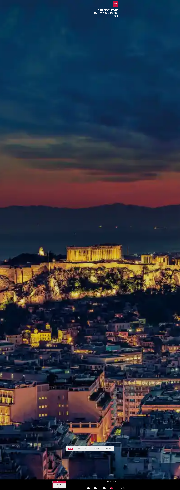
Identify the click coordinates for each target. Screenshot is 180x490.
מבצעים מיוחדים (64, 2)
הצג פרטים (83, 488)
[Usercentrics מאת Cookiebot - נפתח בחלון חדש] (122, 488)
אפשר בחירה (59, 484)
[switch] (104, 488)
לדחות (59, 487)
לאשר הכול (59, 481)
